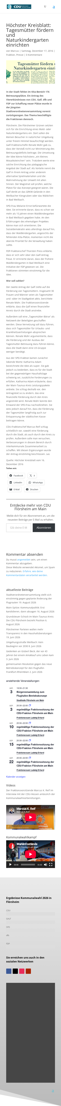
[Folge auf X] (15, 971)
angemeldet (23, 559)
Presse (19, 54)
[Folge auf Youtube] (28, 971)
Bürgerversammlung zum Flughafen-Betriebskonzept (32, 693)
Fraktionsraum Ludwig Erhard (30, 717)
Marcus (15, 50)
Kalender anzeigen (16, 776)
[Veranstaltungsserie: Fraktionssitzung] (30, 705)
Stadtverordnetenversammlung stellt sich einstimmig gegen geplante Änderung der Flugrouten (29, 598)
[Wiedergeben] (10, 864)
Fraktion (10, 54)
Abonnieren (44, 527)
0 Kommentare (34, 54)
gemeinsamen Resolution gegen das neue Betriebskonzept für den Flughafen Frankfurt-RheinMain (29, 667)
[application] (30, 854)
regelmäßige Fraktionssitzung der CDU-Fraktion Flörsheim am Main (35, 711)
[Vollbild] (50, 864)
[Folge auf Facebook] (8, 971)
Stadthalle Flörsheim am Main (30, 700)
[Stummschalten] (45, 864)
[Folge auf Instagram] (21, 971)
